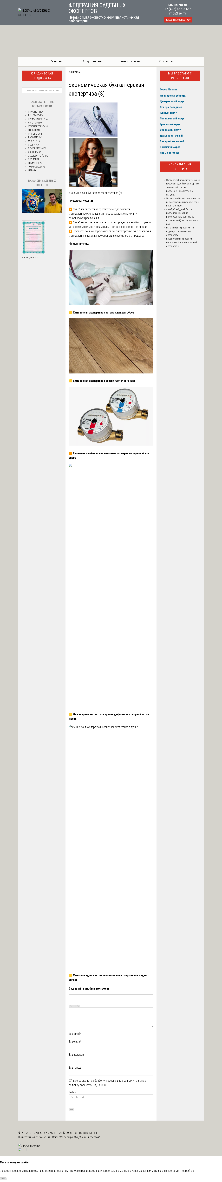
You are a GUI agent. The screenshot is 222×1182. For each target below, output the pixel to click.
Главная (56, 61)
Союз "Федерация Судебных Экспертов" (76, 1137)
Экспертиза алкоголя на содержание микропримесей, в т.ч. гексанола (183, 202)
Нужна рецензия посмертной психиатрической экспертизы (181, 242)
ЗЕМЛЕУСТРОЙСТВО (38, 155)
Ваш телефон (76, 1054)
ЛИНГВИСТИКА (35, 115)
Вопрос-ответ (93, 61)
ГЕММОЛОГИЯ (35, 163)
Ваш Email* (75, 1033)
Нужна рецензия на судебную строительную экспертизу (180, 231)
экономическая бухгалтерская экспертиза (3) (95, 193)
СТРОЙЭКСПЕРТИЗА (38, 126)
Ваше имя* (75, 1041)
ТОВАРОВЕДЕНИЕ (36, 166)
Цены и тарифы (129, 61)
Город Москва (168, 89)
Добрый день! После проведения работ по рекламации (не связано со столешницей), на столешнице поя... (182, 217)
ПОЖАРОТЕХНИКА (37, 148)
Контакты (166, 61)
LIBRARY (32, 170)
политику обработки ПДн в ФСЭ (87, 1085)
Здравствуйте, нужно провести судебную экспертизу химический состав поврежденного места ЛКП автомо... (183, 187)
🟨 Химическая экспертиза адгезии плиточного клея (102, 380)
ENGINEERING (34, 130)
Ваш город (75, 1067)
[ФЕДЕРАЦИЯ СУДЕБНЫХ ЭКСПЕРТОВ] (39, 15)
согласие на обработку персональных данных (105, 1080)
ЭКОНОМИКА (74, 72)
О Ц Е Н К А (33, 144)
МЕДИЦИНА (34, 141)
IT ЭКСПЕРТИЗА (35, 111)
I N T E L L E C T (35, 133)
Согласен (3, 1178)
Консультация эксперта (180, 166)
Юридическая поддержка (42, 76)
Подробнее (187, 1170)
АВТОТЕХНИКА (35, 122)
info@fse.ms (178, 13)
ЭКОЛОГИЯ (33, 159)
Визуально (72, 1006)
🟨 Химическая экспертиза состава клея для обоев (101, 312)
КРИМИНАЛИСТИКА (38, 119)
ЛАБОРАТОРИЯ (35, 137)
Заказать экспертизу (177, 19)
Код (78, 1006)
